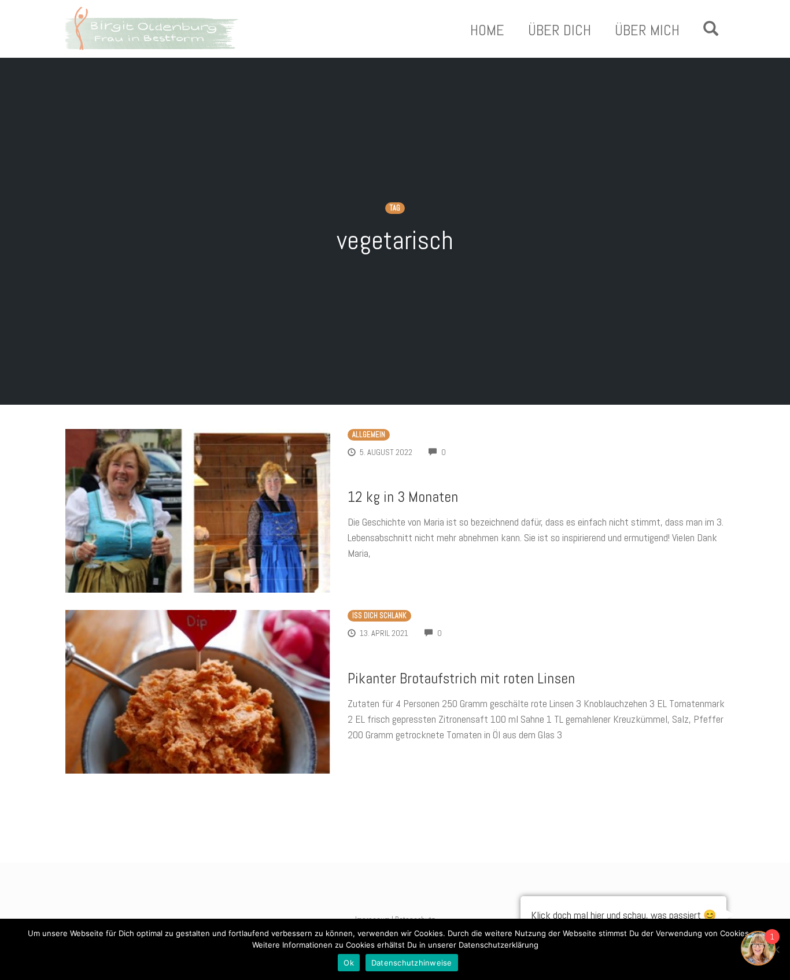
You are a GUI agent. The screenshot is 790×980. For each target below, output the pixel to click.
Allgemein (368, 434)
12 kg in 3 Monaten (403, 496)
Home (487, 31)
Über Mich (647, 31)
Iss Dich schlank (379, 615)
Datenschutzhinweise (411, 962)
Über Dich (559, 31)
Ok (349, 962)
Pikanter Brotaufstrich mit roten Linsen (461, 678)
